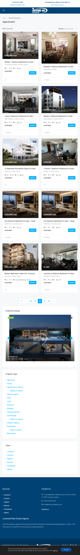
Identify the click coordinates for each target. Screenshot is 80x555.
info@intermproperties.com (17, 5)
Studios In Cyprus (16, 391)
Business (10, 405)
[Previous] (21, 301)
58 (31, 301)
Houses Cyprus (12, 394)
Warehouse (11, 433)
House (9, 384)
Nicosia (10, 462)
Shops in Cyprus (13, 423)
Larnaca (10, 455)
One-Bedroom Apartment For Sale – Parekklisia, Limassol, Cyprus (28, 221)
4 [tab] (44, 363)
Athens (9, 469)
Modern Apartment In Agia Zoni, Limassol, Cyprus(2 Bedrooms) (28, 274)
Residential (11, 426)
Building (10, 408)
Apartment (11, 380)
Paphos (10, 459)
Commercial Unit (13, 412)
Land (9, 401)
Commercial (11, 416)
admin (48, 80)
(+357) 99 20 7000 (17, 2)
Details (32, 73)
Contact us (45, 509)
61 (44, 301)
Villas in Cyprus (16, 430)
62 (49, 301)
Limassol (10, 452)
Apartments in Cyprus (15, 387)
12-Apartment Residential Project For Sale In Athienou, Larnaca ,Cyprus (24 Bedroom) (35, 169)
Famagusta (11, 466)
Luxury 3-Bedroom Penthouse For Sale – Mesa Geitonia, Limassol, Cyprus (32, 116)
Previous (9, 338)
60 (40, 301)
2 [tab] (38, 363)
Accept (66, 549)
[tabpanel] (40, 338)
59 (35, 301)
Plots (9, 398)
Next (71, 338)
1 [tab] (35, 363)
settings (55, 550)
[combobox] (70, 29)
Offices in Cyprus (16, 419)
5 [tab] (47, 363)
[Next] (54, 301)
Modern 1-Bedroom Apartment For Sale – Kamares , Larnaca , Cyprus (30, 62)
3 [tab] (41, 363)
